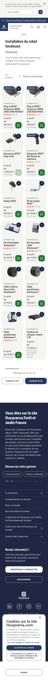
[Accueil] (4, 27)
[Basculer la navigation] (45, 27)
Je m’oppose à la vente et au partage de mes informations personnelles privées (24, 656)
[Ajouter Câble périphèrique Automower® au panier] (41, 303)
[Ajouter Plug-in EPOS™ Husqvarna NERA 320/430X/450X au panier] (41, 125)
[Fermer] (40, 617)
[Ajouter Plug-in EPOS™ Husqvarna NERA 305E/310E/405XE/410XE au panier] (18, 125)
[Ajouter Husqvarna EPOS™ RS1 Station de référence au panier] (41, 172)
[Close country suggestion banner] (44, 4)
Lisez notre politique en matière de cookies (23, 642)
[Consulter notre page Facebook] (19, 606)
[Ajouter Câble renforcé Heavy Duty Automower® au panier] (18, 303)
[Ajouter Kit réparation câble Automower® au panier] (41, 258)
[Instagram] (28, 606)
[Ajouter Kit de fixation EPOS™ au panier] (41, 214)
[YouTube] (38, 606)
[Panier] (38, 27)
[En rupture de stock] (18, 172)
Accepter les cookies (24, 648)
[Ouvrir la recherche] (32, 27)
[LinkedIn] (9, 606)
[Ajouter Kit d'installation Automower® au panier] (18, 258)
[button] (7, 481)
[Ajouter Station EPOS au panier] (18, 214)
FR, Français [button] (14, 28)
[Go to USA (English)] (40, 12)
